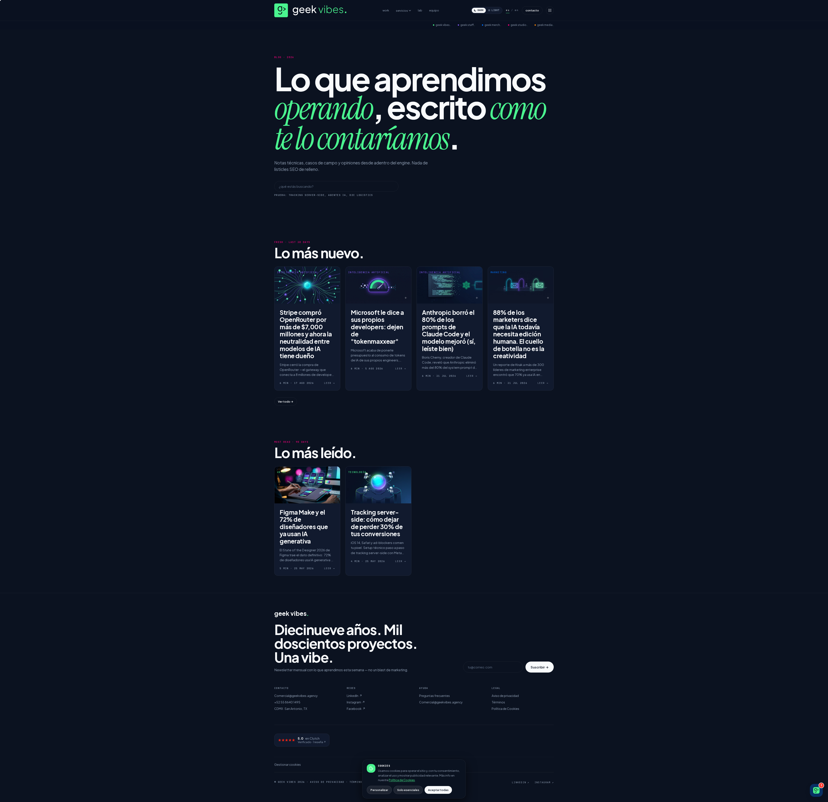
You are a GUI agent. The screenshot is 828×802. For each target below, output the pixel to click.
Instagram (356, 702)
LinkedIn (354, 696)
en (516, 10)
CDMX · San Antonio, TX (290, 709)
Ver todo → (285, 401)
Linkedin (520, 782)
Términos (498, 702)
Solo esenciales (408, 790)
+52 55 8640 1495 (287, 702)
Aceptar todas (438, 790)
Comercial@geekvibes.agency (296, 696)
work (386, 10)
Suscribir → (540, 667)
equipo (434, 10)
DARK (481, 10)
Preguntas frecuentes (434, 696)
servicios (402, 10)
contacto (532, 10)
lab (420, 10)
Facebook (356, 709)
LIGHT (495, 10)
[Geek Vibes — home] (312, 10)
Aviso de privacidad (505, 696)
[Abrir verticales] (550, 10)
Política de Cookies (505, 709)
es (508, 10)
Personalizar (379, 790)
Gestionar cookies (287, 764)
